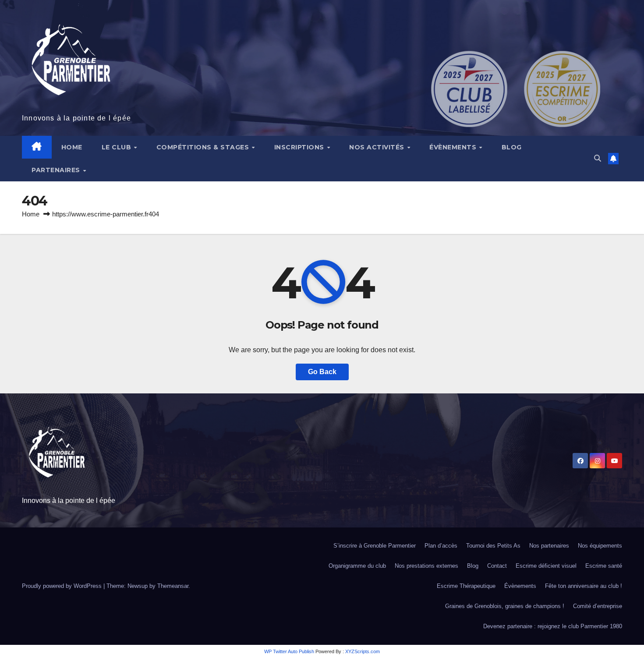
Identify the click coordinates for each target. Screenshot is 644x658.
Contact (497, 565)
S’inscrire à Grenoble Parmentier (374, 545)
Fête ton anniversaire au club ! (583, 586)
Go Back (322, 371)
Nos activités (377, 147)
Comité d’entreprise (597, 606)
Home (71, 147)
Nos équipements (600, 545)
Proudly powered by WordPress (62, 586)
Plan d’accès (441, 545)
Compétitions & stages (203, 147)
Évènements (453, 147)
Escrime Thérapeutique (466, 586)
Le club (117, 147)
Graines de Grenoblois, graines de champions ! (504, 606)
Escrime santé (603, 565)
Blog (512, 147)
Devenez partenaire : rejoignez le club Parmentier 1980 (552, 626)
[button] (597, 158)
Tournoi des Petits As (493, 545)
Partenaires (57, 170)
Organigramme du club (357, 565)
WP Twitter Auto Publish (289, 651)
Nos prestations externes (426, 565)
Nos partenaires (549, 545)
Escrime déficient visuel (546, 565)
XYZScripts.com (362, 651)
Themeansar (172, 586)
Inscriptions (300, 147)
